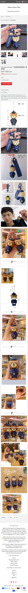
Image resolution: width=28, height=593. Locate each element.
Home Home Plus (14, 7)
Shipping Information (14, 559)
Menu (4, 1)
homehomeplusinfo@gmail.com (14, 547)
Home (2, 16)
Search (14, 570)
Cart (19, 1)
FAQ (14, 575)
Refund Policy (14, 561)
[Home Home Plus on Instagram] (16, 582)
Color (2, 77)
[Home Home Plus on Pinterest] (13, 582)
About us (14, 572)
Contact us (14, 574)
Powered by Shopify (19, 585)
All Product (8, 16)
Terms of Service (14, 565)
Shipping (3, 74)
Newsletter (14, 577)
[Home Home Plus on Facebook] (11, 582)
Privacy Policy (14, 563)
